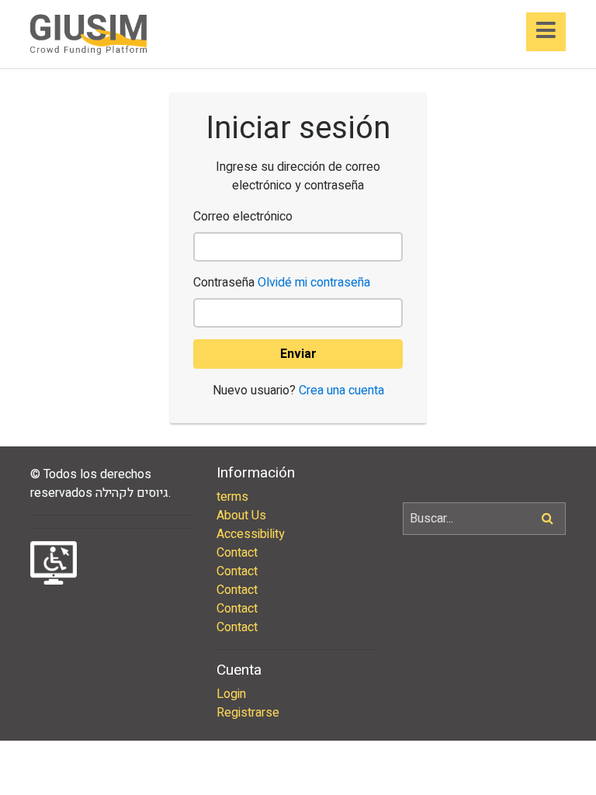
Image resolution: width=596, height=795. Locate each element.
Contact (237, 552)
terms (232, 497)
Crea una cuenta (341, 390)
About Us (241, 515)
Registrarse (248, 712)
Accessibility (251, 534)
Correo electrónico (243, 216)
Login (231, 694)
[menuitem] (298, 497)
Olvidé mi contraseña (314, 282)
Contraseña (281, 282)
